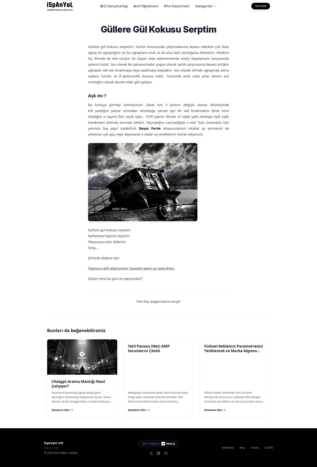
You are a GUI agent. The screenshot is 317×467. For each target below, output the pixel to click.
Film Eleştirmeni (177, 6)
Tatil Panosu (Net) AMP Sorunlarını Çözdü (149, 348)
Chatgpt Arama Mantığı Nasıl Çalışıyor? (78, 383)
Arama (255, 447)
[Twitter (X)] (151, 453)
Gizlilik (269, 447)
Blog (242, 447)
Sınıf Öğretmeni (146, 6)
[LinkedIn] (158, 453)
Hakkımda (228, 447)
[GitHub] (166, 453)
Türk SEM (260, 6)
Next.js (170, 443)
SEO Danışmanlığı (114, 6)
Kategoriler (204, 6)
